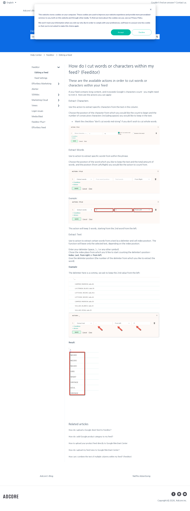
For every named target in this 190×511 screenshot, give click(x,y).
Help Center (36, 55)
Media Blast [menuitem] (37, 116)
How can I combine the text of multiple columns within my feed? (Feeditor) (100, 457)
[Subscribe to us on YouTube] (185, 494)
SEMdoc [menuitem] (36, 95)
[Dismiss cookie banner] (151, 9)
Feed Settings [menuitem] (41, 78)
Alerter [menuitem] (35, 89)
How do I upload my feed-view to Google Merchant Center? (94, 450)
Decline (142, 32)
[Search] (157, 36)
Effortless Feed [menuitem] (39, 127)
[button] (59, 67)
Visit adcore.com (176, 11)
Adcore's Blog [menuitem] (46, 476)
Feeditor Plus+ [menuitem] (38, 122)
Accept (121, 32)
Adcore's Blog (29, 11)
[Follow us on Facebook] (173, 494)
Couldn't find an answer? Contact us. (169, 3)
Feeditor (50, 55)
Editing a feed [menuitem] (41, 72)
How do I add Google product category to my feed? (91, 437)
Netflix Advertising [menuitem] (141, 476)
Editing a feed (65, 55)
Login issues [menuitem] (37, 111)
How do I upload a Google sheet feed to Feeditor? (90, 430)
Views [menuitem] (34, 105)
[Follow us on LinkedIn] (179, 494)
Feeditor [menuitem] (36, 67)
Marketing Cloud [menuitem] (40, 100)
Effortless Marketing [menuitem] (41, 84)
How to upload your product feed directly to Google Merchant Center (98, 443)
